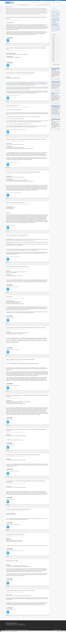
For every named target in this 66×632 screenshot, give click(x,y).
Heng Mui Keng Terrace (55, 28)
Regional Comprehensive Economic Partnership (55, 23)
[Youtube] (60, 630)
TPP (53, 16)
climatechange (13, 129)
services (12, 385)
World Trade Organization (57, 13)
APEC (20, 173)
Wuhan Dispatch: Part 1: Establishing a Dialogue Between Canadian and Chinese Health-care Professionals (25, 481)
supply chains (58, 15)
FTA (51, 16)
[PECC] (10, 2)
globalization (54, 18)
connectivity (10, 286)
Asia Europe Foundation (58, 12)
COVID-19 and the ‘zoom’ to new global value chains (17, 235)
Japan (59, 28)
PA (56, 18)
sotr (22, 129)
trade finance (55, 29)
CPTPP (16, 162)
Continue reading (9, 37)
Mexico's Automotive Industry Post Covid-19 (15, 202)
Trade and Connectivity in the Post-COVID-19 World (17, 266)
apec (9, 129)
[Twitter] (58, 630)
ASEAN (52, 29)
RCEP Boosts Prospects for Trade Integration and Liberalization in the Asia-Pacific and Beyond (26, 139)
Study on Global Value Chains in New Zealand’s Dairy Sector (55, 69)
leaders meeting (55, 26)
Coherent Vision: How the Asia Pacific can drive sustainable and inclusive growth (23, 172)
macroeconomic (22, 550)
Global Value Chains (16, 95)
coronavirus (17, 349)
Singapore (52, 13)
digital (18, 256)
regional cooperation (18, 192)
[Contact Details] (1, 10)
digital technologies (17, 385)
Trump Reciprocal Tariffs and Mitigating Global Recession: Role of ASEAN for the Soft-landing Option (25, 48)
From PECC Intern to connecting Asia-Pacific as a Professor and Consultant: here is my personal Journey (26, 18)
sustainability (57, 17)
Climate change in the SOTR (12, 105)
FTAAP (52, 10)
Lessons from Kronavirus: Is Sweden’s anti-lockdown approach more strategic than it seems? (26, 327)
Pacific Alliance (53, 30)
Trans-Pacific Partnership (55, 20)
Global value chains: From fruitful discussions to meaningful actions (20, 72)
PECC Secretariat (15, 50)
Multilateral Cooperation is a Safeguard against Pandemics (18, 509)
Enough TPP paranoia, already (55, 93)
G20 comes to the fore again (12, 560)
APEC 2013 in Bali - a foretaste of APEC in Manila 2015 (55, 119)
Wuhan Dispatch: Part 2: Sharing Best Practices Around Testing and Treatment (23, 454)
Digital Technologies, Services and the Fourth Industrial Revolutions (20, 359)
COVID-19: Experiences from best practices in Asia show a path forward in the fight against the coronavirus (26, 430)
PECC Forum (21, 50)
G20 (13, 580)
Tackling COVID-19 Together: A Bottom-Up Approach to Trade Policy (20, 590)
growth (52, 18)
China (55, 15)
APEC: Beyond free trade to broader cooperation (55, 82)
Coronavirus (12, 192)
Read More (59, 78)
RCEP (11, 162)
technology (52, 11)
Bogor (56, 30)
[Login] (1, 8)
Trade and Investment (24, 74)
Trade (9, 95)
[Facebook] (54, 630)
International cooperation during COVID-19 (15, 534)
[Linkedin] (56, 630)
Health (23, 298)
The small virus (9, 296)
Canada (52, 19)
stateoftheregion (18, 129)
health (14, 317)
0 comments (56, 78)
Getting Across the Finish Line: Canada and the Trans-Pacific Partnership (56, 106)
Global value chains (9, 82)
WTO (55, 14)
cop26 (24, 129)
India (54, 14)
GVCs (12, 95)
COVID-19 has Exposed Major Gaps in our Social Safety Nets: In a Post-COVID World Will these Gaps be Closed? (27, 396)
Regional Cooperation (25, 173)
